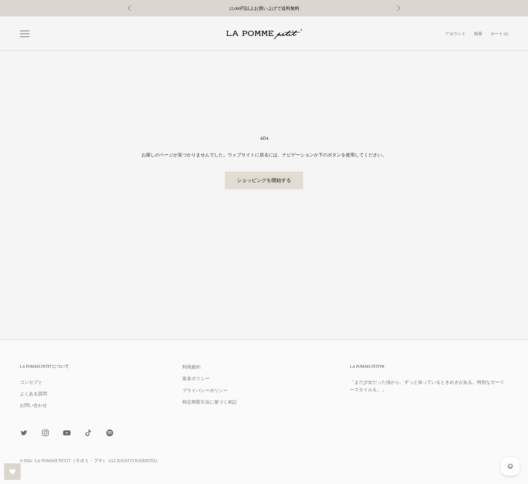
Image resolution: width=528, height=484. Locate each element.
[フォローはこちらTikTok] (88, 433)
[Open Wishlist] (12, 471)
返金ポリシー (196, 378)
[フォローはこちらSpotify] (110, 433)
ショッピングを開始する (264, 180)
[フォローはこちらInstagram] (45, 433)
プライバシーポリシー (205, 390)
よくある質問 (33, 394)
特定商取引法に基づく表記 (209, 402)
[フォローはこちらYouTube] (67, 433)
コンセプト (31, 382)
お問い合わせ (33, 405)
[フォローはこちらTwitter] (24, 433)
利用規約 (191, 367)
